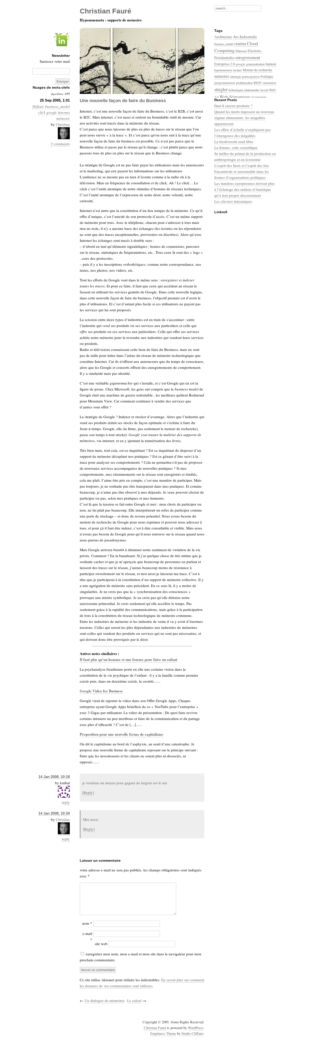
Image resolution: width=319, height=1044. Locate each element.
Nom (87, 923)
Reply (88, 792)
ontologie (235, 76)
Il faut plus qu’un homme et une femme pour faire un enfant (128, 659)
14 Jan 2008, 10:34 (54, 813)
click (41, 112)
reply (66, 802)
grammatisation (255, 64)
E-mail (87, 936)
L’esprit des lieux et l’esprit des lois (241, 165)
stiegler (221, 89)
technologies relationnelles (244, 90)
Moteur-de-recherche (257, 69)
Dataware (241, 51)
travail (264, 90)
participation (250, 76)
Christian (63, 124)
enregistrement (248, 57)
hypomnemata (223, 70)
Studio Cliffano (192, 1033)
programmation (224, 82)
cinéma (240, 43)
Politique (266, 76)
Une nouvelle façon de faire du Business (123, 100)
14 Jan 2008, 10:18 (54, 777)
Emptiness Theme (163, 1033)
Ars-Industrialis (245, 36)
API (67, 93)
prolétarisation (244, 83)
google (51, 112)
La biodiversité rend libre (233, 141)
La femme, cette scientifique (236, 147)
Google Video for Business (101, 691)
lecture (237, 70)
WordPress (195, 1027)
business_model (57, 106)
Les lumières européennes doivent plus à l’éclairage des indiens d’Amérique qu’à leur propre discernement (244, 189)
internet (64, 112)
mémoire (63, 118)
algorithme (57, 94)
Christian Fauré (155, 1027)
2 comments (60, 143)
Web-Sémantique (235, 97)
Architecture (223, 36)
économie (259, 96)
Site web (101, 943)
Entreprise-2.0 (224, 64)
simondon (269, 82)
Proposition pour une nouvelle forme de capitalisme (121, 734)
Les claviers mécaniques (233, 201)
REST (258, 82)
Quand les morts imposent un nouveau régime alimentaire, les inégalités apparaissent (244, 117)
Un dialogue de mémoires (104, 1000)
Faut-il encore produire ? (233, 105)
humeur (271, 64)
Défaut (37, 106)
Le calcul (134, 1000)
